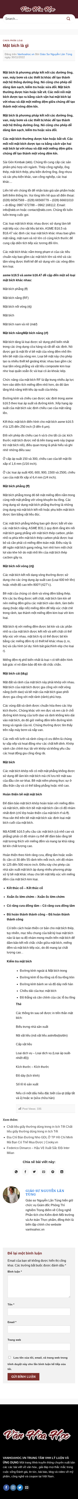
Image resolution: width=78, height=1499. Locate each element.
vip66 (30, 1412)
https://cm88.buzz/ (48, 1412)
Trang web (14, 1339)
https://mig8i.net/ (12, 1417)
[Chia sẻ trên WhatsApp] (16, 1172)
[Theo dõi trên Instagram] (13, 1487)
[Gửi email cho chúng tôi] (27, 1487)
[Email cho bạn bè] (43, 1172)
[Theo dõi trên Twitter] (20, 1487)
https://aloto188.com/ (42, 1417)
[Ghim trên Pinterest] (52, 1172)
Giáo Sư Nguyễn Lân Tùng (56, 54)
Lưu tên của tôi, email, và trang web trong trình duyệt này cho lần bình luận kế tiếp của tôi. (38, 1363)
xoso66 (17, 1412)
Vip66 (5, 1412)
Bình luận (15, 1271)
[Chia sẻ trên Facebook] (25, 1172)
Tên (11, 1304)
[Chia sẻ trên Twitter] (34, 1172)
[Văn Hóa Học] (39, 9)
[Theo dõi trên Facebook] (6, 1487)
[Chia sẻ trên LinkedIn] (62, 1172)
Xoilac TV (24, 1422)
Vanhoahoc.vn (25, 54)
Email (12, 1322)
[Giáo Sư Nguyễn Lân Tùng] (11, 1194)
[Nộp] (68, 18)
